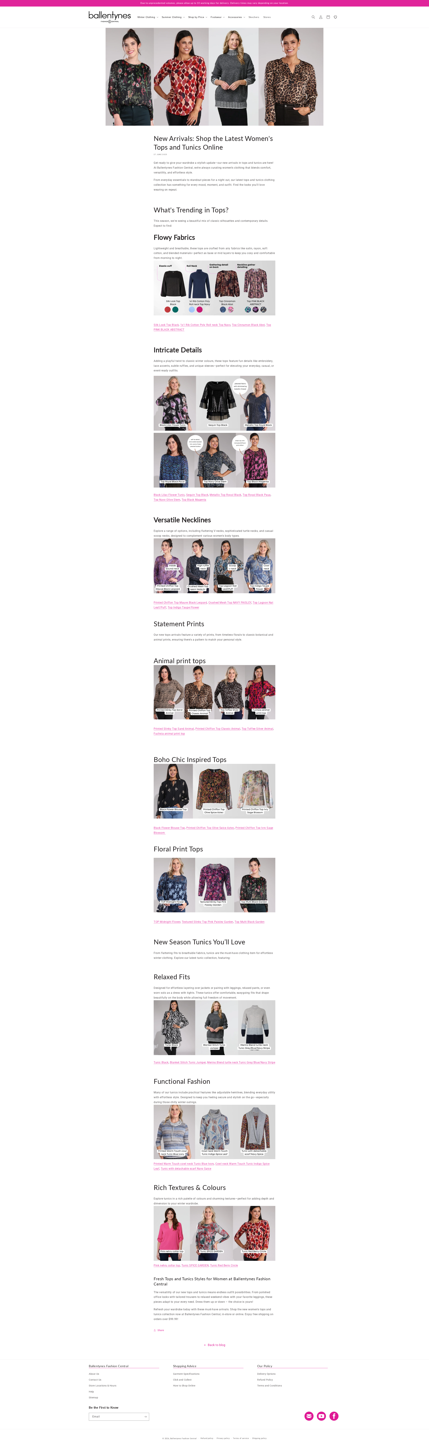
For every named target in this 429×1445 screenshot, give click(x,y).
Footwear (216, 17)
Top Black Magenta (194, 499)
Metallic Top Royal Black (225, 494)
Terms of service (241, 1438)
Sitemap (93, 1397)
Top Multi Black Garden (249, 921)
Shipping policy (259, 1438)
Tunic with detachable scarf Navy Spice (186, 1168)
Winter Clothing (146, 17)
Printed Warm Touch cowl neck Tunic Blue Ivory (184, 1163)
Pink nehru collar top (167, 1265)
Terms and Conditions (269, 1385)
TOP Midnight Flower (167, 921)
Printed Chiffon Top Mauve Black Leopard (180, 602)
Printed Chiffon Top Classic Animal (217, 728)
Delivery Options (266, 1374)
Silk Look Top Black (166, 324)
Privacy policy (223, 1438)
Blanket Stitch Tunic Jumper (188, 1062)
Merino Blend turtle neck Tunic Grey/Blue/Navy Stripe (241, 1062)
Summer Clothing (172, 17)
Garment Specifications (186, 1374)
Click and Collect (182, 1379)
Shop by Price (196, 17)
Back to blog (216, 1345)
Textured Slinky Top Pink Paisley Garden (207, 921)
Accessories (235, 17)
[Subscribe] (145, 1417)
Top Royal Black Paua (257, 494)
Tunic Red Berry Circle (224, 1265)
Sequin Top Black (197, 494)
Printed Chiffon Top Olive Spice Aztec (210, 827)
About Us (94, 1374)
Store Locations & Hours (102, 1385)
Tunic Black (161, 1062)
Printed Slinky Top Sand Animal (174, 728)
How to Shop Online (184, 1385)
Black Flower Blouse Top (169, 827)
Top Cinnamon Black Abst (248, 324)
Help (91, 1391)
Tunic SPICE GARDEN (195, 1265)
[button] (147, 17)
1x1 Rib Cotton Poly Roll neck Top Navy (205, 324)
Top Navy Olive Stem (167, 499)
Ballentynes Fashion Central (183, 1438)
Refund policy (207, 1438)
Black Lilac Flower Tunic (169, 494)
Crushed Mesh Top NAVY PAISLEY (229, 602)
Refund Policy (265, 1379)
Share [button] (161, 1330)
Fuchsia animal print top (169, 733)
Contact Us (95, 1379)
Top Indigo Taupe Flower (183, 607)
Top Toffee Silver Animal (257, 728)
